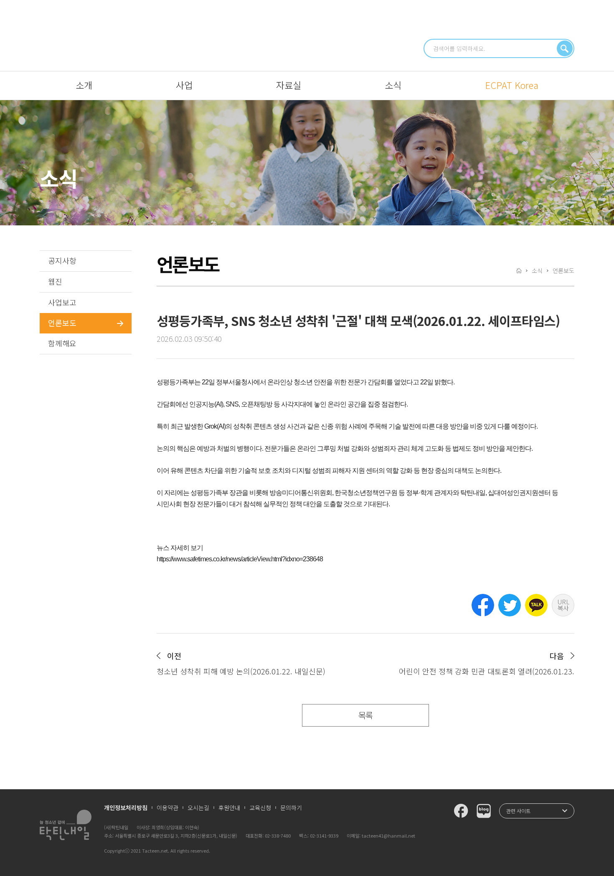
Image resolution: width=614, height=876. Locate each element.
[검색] (565, 48)
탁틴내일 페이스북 (461, 811)
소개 (84, 84)
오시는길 (198, 807)
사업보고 (62, 302)
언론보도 (62, 322)
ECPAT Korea (511, 84)
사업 (184, 84)
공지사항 (62, 260)
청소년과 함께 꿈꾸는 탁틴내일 (307, 35)
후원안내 (229, 807)
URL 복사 (563, 604)
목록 (365, 715)
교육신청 (260, 807)
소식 (393, 84)
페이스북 (483, 605)
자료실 (288, 84)
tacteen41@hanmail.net (388, 835)
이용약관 (167, 807)
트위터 (509, 605)
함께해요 (62, 343)
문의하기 (291, 807)
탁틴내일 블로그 (484, 811)
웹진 (55, 281)
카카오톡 (536, 605)
